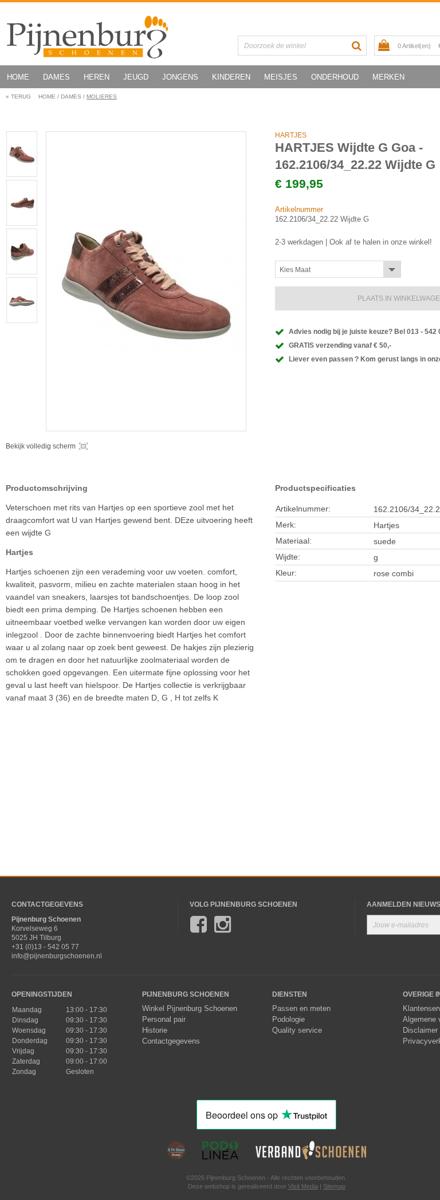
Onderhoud (335, 77)
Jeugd (135, 77)
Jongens (180, 77)
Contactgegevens (171, 1041)
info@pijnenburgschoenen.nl (56, 956)
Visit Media (303, 1186)
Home (18, 77)
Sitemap (334, 1186)
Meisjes (280, 77)
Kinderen (231, 77)
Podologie (288, 1020)
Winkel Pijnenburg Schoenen (189, 1009)
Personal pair (164, 1020)
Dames (56, 77)
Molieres (102, 96)
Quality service (297, 1030)
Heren (96, 77)
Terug (18, 96)
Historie (154, 1030)
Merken (388, 77)
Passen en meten (301, 1009)
